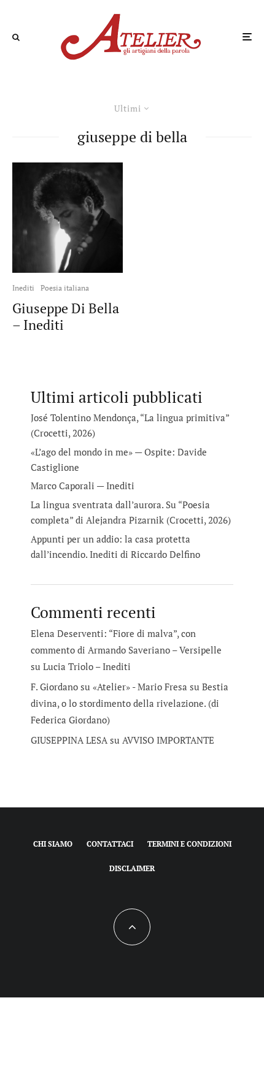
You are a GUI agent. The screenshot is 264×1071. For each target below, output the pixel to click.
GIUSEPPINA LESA (69, 740)
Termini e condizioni (189, 843)
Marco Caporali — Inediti (82, 485)
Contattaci (110, 843)
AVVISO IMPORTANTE (168, 740)
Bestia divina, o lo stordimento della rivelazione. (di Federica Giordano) (129, 703)
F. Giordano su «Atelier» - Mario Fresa (109, 686)
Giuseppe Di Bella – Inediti (65, 316)
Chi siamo (52, 843)
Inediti (23, 287)
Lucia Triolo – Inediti (87, 666)
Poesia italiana (65, 287)
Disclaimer (132, 868)
